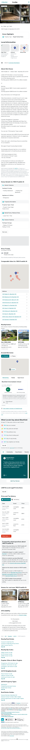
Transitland (19, 703)
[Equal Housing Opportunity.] (17, 739)
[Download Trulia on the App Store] (9, 719)
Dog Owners (18, 452)
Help (27, 725)
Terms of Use (15, 725)
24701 (16, 168)
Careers (24, 724)
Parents (27, 452)
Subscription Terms (21, 725)
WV (5, 636)
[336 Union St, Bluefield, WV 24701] (9, 594)
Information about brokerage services (10, 714)
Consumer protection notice (22, 714)
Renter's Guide (23, 615)
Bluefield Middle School (11, 575)
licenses (10, 708)
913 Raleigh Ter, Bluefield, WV (9, 305)
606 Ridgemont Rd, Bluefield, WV (10, 297)
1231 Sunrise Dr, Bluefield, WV (9, 319)
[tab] (5, 356)
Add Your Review (15, 481)
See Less (5, 232)
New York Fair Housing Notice (6, 713)
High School (21, 377)
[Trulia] (2, 719)
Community (10, 452)
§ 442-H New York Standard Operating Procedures (10, 712)
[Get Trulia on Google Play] (19, 719)
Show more (5, 536)
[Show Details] (27, 294)
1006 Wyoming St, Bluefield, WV (10, 302)
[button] (29, 2)
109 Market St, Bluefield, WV (9, 294)
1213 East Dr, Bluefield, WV (9, 314)
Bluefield (4, 553)
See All (4, 445)
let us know (12, 735)
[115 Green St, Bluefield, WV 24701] (9, 335)
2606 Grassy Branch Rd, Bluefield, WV (11, 316)
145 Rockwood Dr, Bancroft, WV (10, 299)
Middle (13, 377)
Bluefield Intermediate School (9, 574)
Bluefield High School (16, 572)
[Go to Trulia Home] (15, 2)
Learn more (12, 447)
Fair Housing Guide (19, 724)
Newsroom (3, 725)
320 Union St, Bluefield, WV (9, 308)
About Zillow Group (11, 724)
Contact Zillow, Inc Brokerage (7, 716)
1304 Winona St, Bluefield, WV (9, 311)
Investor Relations (9, 725)
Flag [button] (24, 475)
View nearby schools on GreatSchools (12, 408)
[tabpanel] (15, 520)
